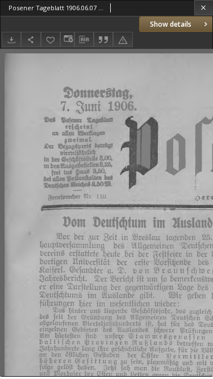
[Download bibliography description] (84, 40)
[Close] (203, 7)
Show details (170, 24)
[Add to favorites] (50, 39)
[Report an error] (122, 39)
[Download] (11, 39)
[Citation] (103, 39)
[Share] (30, 39)
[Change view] (67, 39)
